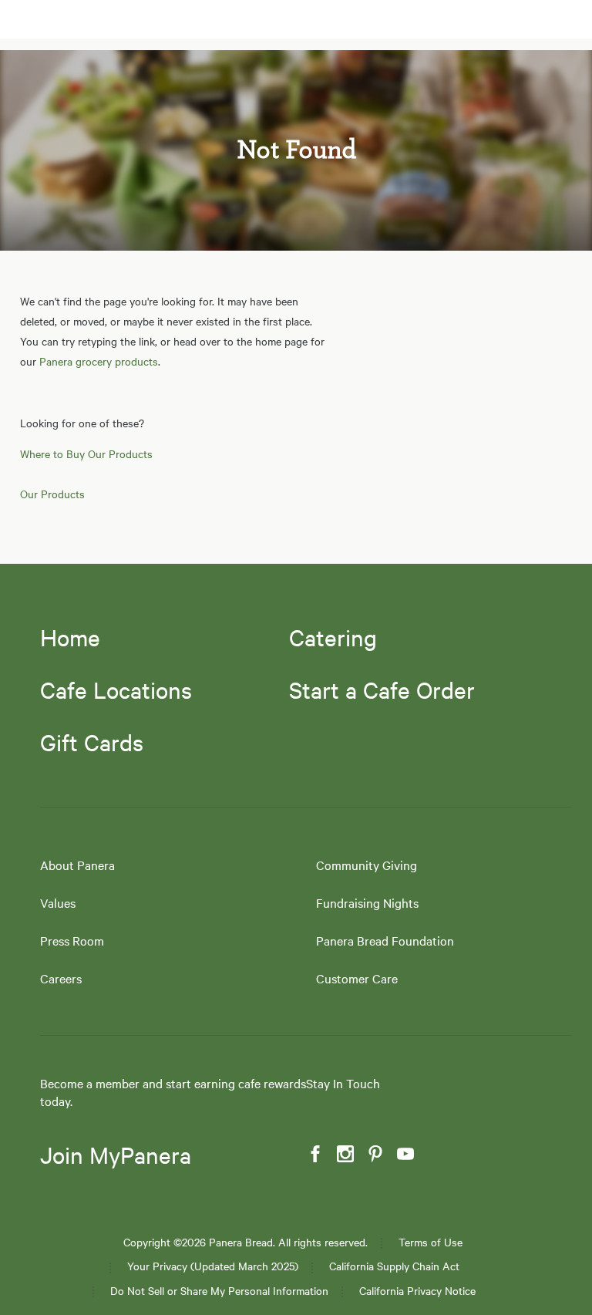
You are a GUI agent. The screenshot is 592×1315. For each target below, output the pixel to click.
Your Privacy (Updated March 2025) (212, 1266)
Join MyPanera (115, 1155)
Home (70, 637)
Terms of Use (430, 1242)
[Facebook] (314, 1154)
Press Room (72, 940)
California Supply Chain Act (394, 1266)
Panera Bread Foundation (385, 940)
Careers (61, 977)
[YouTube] (404, 1154)
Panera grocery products (98, 361)
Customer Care (357, 977)
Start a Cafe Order (382, 689)
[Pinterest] (374, 1154)
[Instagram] (344, 1154)
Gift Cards (91, 742)
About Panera (77, 864)
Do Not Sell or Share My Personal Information (219, 1290)
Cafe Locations (116, 689)
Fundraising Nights (367, 902)
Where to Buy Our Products (86, 453)
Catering (333, 637)
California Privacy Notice (417, 1290)
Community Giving (366, 864)
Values (58, 902)
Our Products (52, 493)
